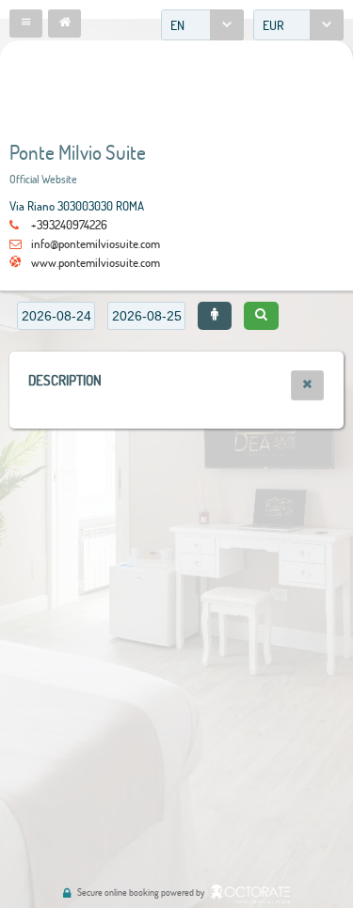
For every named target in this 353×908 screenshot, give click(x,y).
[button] (25, 23)
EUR (273, 25)
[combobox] (202, 24)
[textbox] (56, 316)
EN (177, 25)
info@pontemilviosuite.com (95, 243)
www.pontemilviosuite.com (95, 262)
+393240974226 (69, 224)
